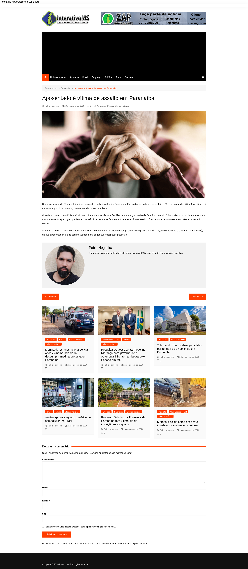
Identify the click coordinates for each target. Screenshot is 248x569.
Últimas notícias (58, 77)
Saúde (58, 412)
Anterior (52, 296)
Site (44, 514)
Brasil (85, 77)
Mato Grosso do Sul (111, 340)
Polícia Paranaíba (76, 340)
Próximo (195, 296)
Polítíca (108, 77)
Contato (129, 77)
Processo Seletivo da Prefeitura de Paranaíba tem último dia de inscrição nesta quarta (123, 421)
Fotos (118, 77)
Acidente (74, 77)
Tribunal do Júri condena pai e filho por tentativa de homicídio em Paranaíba (179, 349)
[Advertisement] (124, 52)
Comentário (48, 459)
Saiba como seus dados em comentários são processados (117, 543)
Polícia (110, 106)
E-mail (46, 500)
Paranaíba (101, 106)
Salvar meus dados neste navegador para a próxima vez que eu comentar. (81, 526)
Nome (46, 487)
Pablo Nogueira (52, 106)
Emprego (96, 77)
